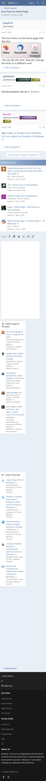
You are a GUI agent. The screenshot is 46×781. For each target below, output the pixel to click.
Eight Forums (6, 708)
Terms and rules (7, 729)
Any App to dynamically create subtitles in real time (15, 376)
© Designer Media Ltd (9, 772)
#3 (43, 127)
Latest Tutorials (12, 474)
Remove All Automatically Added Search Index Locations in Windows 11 (15, 571)
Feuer (9, 187)
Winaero (35, 91)
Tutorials (16, 226)
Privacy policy (6, 734)
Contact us (5, 724)
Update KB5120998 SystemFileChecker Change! (14, 356)
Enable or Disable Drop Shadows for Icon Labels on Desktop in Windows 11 (23, 136)
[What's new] (37, 2)
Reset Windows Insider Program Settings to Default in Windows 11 (14, 525)
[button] (22, 680)
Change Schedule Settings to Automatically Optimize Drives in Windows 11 (14, 549)
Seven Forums (6, 703)
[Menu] (3, 3)
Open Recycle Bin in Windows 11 (15, 481)
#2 (43, 86)
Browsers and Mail (21, 212)
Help (3, 739)
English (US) (7, 686)
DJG (8, 176)
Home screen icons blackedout (22, 196)
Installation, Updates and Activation (14, 347)
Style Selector (8, 676)
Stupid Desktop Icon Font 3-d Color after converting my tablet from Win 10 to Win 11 (24, 171)
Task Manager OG (14, 392)
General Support (17, 176)
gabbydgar (11, 198)
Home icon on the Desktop (25, 184)
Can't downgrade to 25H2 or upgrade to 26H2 (14, 334)
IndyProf (6, 15)
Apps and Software (13, 388)
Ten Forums (5, 713)
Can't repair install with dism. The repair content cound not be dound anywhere (15, 412)
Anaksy (10, 212)
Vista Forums (6, 698)
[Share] (40, 32)
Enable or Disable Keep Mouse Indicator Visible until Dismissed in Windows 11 (14, 502)
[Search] (43, 2)
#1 (43, 32)
